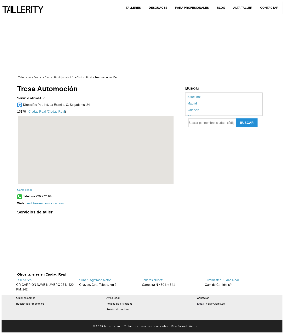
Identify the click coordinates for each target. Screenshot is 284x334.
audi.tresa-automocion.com (45, 203)
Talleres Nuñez (152, 280)
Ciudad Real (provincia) (59, 77)
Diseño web (179, 326)
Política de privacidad (119, 303)
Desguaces (158, 7)
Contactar (269, 7)
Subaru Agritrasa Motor (95, 280)
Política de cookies (117, 309)
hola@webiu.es (215, 303)
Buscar (247, 122)
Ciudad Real (84, 77)
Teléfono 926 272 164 (38, 196)
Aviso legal (113, 297)
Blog (221, 7)
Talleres (133, 7)
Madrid (192, 103)
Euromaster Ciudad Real (222, 280)
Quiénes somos (25, 297)
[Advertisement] (118, 44)
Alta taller (242, 7)
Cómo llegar (24, 189)
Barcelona (194, 96)
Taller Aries (23, 280)
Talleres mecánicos (30, 77)
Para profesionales (192, 7)
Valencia (193, 110)
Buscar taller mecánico (30, 303)
